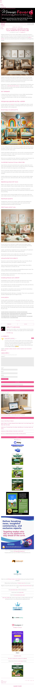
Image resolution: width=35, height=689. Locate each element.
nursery (12, 104)
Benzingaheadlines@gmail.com (19, 551)
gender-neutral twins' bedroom (26, 313)
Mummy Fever (18, 686)
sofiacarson (3, 427)
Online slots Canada (5, 597)
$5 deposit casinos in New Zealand (14, 579)
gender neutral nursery (5, 313)
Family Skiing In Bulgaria (9, 420)
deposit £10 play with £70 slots (26, 585)
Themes (2, 5)
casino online (21, 592)
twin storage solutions (5, 317)
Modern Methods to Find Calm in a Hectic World (14, 431)
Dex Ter (2, 433)
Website (2, 375)
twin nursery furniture (5, 316)
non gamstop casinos (17, 655)
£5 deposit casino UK (21, 583)
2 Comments (22, 32)
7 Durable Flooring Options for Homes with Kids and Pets (15, 433)
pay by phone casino (14, 589)
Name (2, 368)
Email (2, 371)
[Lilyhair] (17, 648)
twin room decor (29, 316)
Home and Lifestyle (17, 27)
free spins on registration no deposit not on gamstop (17, 658)
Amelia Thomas (4, 423)
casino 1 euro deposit (17, 663)
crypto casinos (20, 661)
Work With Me (3, 7)
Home (2, 4)
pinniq (2, 420)
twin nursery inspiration (21, 316)
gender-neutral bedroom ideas (15, 313)
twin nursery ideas (13, 316)
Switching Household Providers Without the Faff (13, 415)
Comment (3, 356)
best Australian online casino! (19, 595)
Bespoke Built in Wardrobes (10, 338)
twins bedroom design (14, 317)
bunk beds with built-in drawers (13, 85)
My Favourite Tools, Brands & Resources (8, 8)
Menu (3, 23)
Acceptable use (4, 681)
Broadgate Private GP (17, 627)
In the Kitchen (3, 21)
